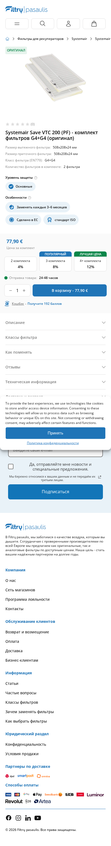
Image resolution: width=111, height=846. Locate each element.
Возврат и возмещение (27, 631)
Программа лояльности (27, 599)
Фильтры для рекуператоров (41, 39)
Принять (55, 433)
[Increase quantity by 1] (24, 290)
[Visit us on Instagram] (18, 817)
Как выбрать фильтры (26, 721)
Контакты (14, 608)
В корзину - (70, 290)
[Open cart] (94, 23)
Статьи (11, 683)
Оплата (12, 641)
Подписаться (55, 492)
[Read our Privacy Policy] (99, 477)
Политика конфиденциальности (53, 442)
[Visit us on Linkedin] (28, 817)
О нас (10, 580)
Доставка (14, 650)
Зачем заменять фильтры (29, 711)
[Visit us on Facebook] (8, 817)
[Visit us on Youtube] (37, 817)
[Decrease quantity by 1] (10, 290)
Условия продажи (22, 753)
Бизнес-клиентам (21, 660)
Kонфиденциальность (25, 744)
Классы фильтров (21, 702)
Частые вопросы (20, 692)
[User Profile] (68, 23)
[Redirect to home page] (7, 38)
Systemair (79, 39)
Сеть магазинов (20, 589)
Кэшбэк (18, 304)
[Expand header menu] (17, 23)
